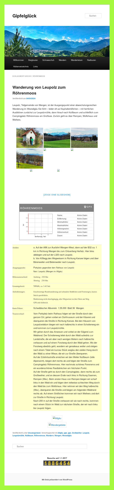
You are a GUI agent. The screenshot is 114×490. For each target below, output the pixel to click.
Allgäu (60, 432)
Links (35, 66)
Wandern (62, 60)
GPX (89, 207)
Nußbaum (29, 435)
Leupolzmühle (18, 435)
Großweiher (77, 432)
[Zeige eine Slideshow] (57, 194)
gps (65, 432)
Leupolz (86, 432)
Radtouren (91, 60)
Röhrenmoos (39, 435)
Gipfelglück (24, 15)
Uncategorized (34, 432)
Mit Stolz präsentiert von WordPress (57, 479)
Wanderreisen (77, 60)
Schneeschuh (48, 60)
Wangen (57, 435)
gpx (69, 432)
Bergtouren (33, 60)
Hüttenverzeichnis (21, 66)
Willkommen (18, 60)
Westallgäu (67, 435)
